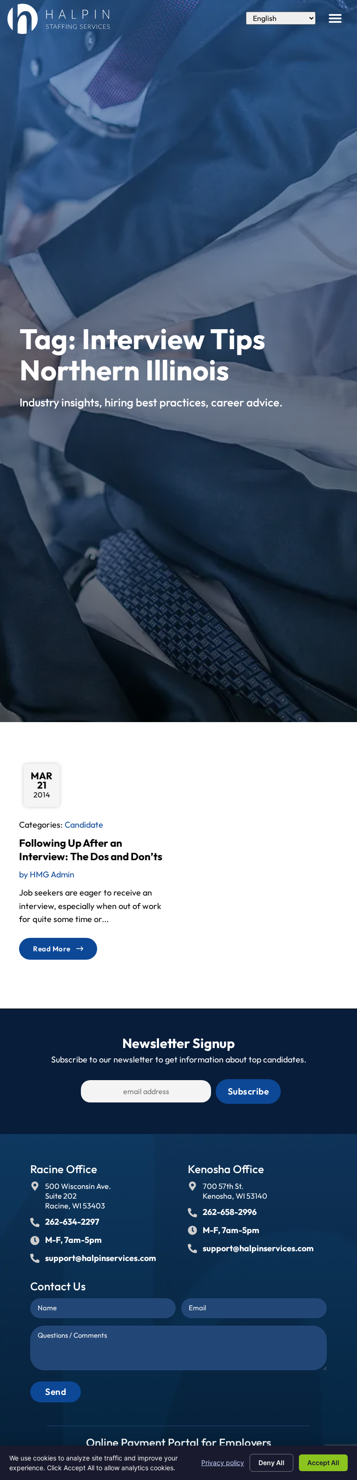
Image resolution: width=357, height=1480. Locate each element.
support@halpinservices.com (100, 1258)
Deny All (271, 1463)
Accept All (323, 1463)
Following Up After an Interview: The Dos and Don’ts (90, 849)
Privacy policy (222, 1463)
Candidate (84, 824)
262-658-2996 (230, 1212)
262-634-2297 (72, 1221)
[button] (335, 17)
